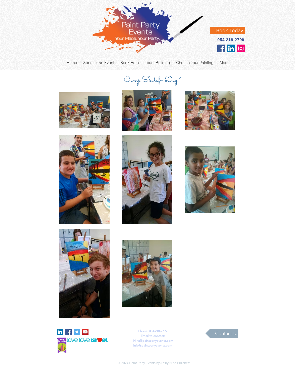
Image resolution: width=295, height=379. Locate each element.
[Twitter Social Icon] (77, 332)
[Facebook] (221, 48)
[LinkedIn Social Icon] (231, 48)
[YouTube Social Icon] (85, 332)
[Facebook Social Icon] (68, 332)
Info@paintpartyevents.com (152, 345)
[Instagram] (241, 48)
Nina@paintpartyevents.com (153, 340)
